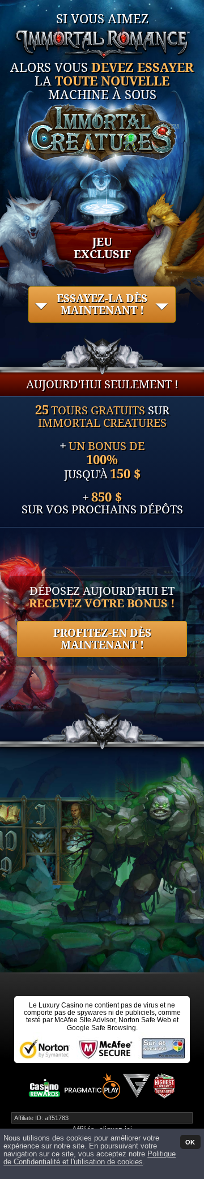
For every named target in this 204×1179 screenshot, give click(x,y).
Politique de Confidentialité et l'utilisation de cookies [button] (89, 1158)
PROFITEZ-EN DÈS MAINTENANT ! (102, 638)
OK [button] (190, 1141)
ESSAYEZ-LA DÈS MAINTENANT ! (102, 304)
